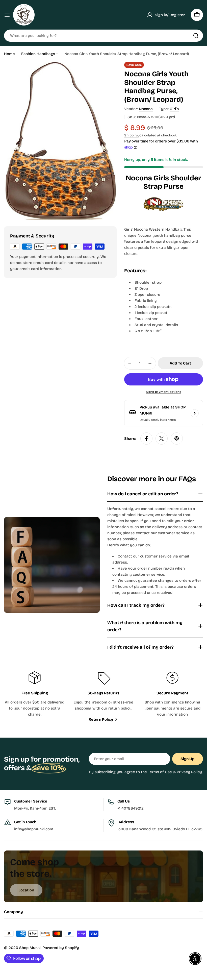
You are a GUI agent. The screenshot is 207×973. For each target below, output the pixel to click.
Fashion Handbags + (39, 54)
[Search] (196, 36)
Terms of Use (160, 772)
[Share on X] (162, 438)
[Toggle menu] (7, 15)
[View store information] (195, 413)
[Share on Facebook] (146, 438)
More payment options (163, 392)
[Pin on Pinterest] (177, 438)
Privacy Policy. (190, 772)
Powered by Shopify (60, 947)
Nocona (146, 109)
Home (9, 54)
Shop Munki (30, 947)
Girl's (174, 109)
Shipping (131, 135)
